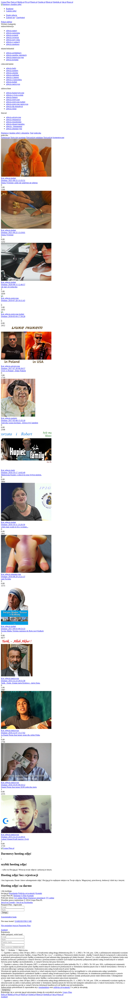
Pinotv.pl (33, 2)
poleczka (37, 133)
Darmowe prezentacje (36, 898)
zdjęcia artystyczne (13, 117)
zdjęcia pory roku (13, 40)
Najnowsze (5, 137)
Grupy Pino (67, 992)
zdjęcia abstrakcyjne (14, 129)
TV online (50, 898)
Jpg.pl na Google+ (8, 902)
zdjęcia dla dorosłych (14, 106)
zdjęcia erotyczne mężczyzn (17, 104)
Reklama (17, 896)
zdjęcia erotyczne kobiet (15, 102)
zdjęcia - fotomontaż (14, 126)
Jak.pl (64, 2)
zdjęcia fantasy (12, 97)
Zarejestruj (20, 17)
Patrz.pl (14, 2)
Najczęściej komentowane (53, 137)
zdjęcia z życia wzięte (14, 95)
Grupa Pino (5, 2)
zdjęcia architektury (14, 53)
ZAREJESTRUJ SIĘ (23, 921)
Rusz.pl (70, 2)
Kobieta (11, 950)
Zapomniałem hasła (9, 917)
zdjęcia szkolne (12, 73)
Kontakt (39, 893)
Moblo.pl (21, 2)
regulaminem (44, 987)
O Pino (24, 896)
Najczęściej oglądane (34, 137)
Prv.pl (27, 2)
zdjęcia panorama (13, 33)
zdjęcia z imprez (12, 77)
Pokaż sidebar (6, 22)
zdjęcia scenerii (12, 35)
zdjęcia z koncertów (14, 80)
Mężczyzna (23, 950)
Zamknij (4, 930)
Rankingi (9, 9)
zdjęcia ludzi (11, 68)
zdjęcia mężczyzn (13, 84)
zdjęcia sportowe (12, 44)
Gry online (18, 898)
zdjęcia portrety (12, 70)
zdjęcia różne (11, 109)
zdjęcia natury (11, 31)
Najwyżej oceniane (18, 137)
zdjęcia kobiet (11, 82)
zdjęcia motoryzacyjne (15, 57)
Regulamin (13, 893)
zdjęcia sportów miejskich (16, 55)
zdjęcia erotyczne (13, 100)
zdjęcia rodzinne (12, 75)
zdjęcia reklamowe (13, 119)
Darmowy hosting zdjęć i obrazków (15, 133)
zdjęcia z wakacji (13, 42)
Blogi (25, 898)
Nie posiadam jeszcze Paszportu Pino (16, 925)
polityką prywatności (61, 987)
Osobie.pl (41, 2)
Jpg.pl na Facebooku (24, 902)
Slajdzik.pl (57, 2)
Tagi (32, 133)
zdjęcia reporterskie (13, 122)
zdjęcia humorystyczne (15, 93)
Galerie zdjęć (11, 11)
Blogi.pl (49, 2)
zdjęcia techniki (12, 60)
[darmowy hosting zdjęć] (11, 4)
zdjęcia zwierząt (12, 37)
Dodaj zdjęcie (11, 15)
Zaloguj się (10, 17)
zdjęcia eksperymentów (15, 124)
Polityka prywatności (26, 893)
